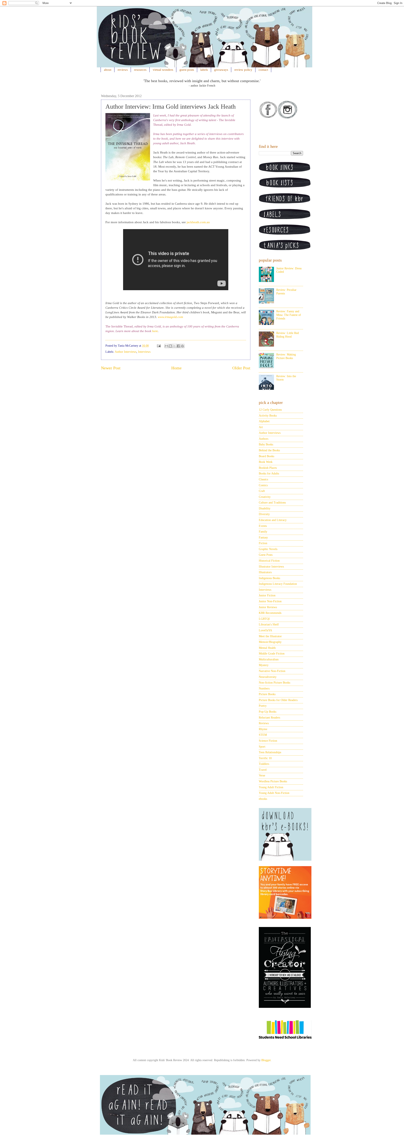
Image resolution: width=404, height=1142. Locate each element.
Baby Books (266, 444)
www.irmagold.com (170, 317)
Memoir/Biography (270, 642)
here (155, 331)
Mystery (263, 665)
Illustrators (265, 572)
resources (140, 69)
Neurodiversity (267, 677)
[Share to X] (174, 346)
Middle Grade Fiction (271, 653)
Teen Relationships (270, 752)
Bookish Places (268, 467)
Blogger (266, 1060)
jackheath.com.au (198, 222)
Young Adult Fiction (271, 787)
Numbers (264, 688)
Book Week (265, 461)
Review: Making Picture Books (286, 356)
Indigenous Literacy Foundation (278, 583)
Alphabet (264, 421)
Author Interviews (125, 351)
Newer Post (111, 368)
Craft (262, 491)
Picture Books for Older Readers (278, 700)
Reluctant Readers (269, 717)
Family (263, 531)
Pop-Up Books (267, 711)
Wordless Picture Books (273, 781)
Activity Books (268, 415)
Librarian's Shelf (269, 624)
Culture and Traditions (272, 502)
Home (176, 368)
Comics (263, 485)
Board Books (266, 456)
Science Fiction (268, 740)
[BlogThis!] (170, 346)
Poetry (263, 705)
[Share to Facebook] (178, 346)
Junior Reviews (268, 607)
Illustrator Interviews (271, 566)
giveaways (221, 69)
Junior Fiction (267, 595)
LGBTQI (264, 618)
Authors (263, 438)
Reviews (264, 723)
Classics (263, 479)
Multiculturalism (269, 659)
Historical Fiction (269, 560)
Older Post (241, 368)
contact (263, 69)
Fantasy (263, 537)
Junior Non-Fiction (270, 601)
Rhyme (263, 729)
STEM (263, 734)
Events (263, 526)
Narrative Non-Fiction (272, 671)
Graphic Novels (268, 549)
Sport (262, 746)
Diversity (264, 514)
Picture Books (267, 694)
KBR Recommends (270, 612)
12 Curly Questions (270, 409)
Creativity (265, 496)
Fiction (263, 543)
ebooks (263, 798)
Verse (262, 775)
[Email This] (166, 346)
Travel (263, 769)
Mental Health (267, 647)
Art (261, 427)
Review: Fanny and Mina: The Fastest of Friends (288, 315)
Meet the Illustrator (270, 636)
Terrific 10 (265, 758)
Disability (264, 508)
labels (204, 69)
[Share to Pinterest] (182, 346)
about (107, 69)
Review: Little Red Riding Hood (287, 334)
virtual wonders (163, 69)
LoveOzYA (265, 630)
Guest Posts (265, 554)
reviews (123, 69)
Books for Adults (269, 473)
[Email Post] (158, 345)
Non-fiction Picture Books (274, 682)
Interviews (144, 351)
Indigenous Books (269, 578)
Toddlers (264, 763)
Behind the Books (269, 450)
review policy (243, 69)
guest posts (186, 69)
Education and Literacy (273, 520)
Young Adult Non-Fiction (274, 793)
